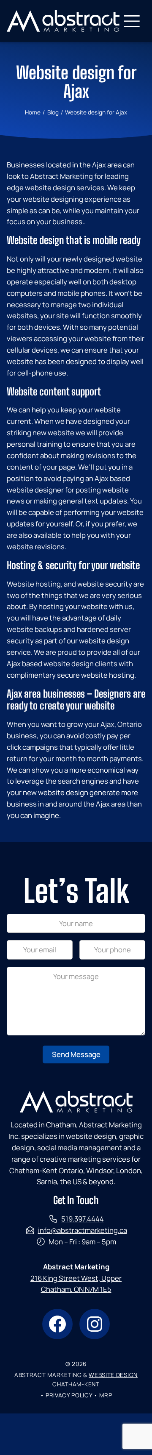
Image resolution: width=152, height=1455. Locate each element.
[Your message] (76, 1033)
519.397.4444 (82, 1219)
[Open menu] (131, 21)
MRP (105, 1395)
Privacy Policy (69, 1395)
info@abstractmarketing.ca (82, 1230)
